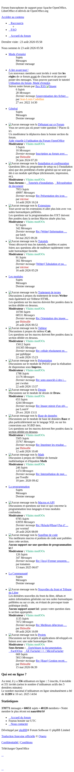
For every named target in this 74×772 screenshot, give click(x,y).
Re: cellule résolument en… (51, 350)
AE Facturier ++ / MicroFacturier (44, 651)
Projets (42, 634)
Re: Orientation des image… (52, 318)
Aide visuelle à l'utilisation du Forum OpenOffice (36, 140)
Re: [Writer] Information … (51, 231)
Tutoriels (43, 241)
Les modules (16, 276)
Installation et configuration (53, 163)
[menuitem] (13, 29)
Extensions (44, 205)
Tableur (42, 328)
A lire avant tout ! (18, 70)
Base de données (47, 415)
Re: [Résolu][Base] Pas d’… (52, 525)
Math (41, 454)
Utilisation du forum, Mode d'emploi (29, 83)
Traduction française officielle (18, 736)
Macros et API (46, 502)
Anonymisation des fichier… (52, 95)
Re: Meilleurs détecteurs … (51, 625)
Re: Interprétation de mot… (51, 474)
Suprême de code (48, 534)
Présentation (45, 360)
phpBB (23, 730)
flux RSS (41, 86)
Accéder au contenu (12, 17)
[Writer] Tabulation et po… (51, 263)
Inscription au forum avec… (52, 153)
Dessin (42, 389)
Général (13, 108)
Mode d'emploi (17, 54)
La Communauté (18, 573)
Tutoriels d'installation (40, 182)
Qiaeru (42, 736)
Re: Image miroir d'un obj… (52, 405)
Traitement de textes (49, 292)
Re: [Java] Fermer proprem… (52, 560)
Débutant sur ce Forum (51, 124)
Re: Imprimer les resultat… (51, 444)
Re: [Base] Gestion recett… (51, 660)
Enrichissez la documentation (44, 647)
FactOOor (16, 651)
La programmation (19, 486)
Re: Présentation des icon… (51, 195)
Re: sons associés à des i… (51, 379)
